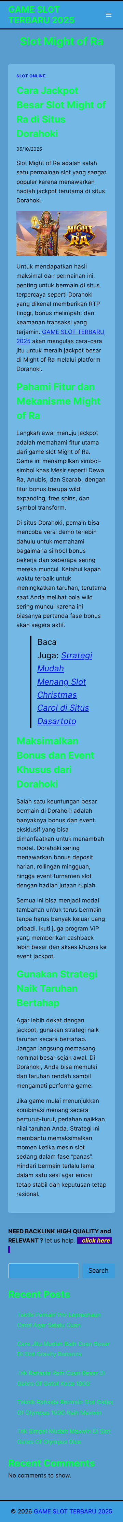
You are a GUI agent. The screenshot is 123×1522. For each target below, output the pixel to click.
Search (98, 1270)
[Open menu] (108, 14)
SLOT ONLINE (31, 75)
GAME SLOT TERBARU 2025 (73, 1511)
